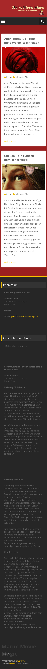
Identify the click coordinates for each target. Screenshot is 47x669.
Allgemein (20, 77)
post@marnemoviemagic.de (24, 316)
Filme (27, 77)
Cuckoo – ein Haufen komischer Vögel (19, 158)
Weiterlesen (10, 141)
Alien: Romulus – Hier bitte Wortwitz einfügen (21, 40)
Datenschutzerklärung (16, 346)
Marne (9, 77)
